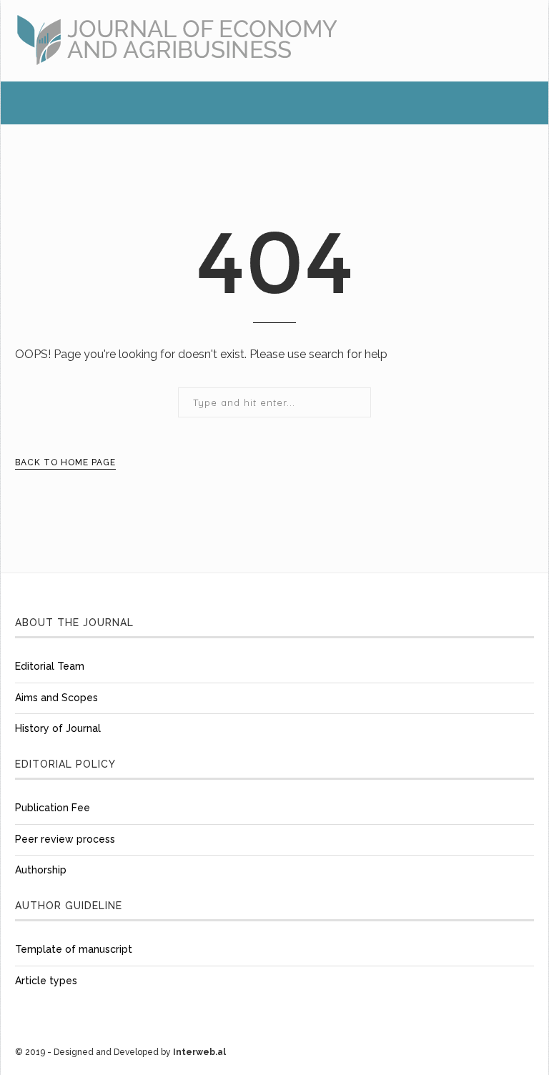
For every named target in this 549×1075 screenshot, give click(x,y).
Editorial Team (49, 666)
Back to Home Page (65, 462)
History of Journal (58, 728)
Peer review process (65, 839)
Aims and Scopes (56, 697)
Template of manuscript (73, 949)
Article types (46, 980)
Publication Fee (52, 807)
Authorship (40, 870)
